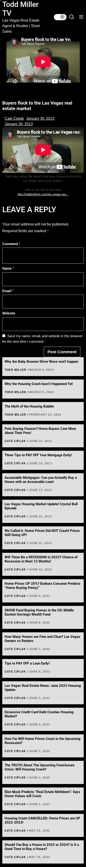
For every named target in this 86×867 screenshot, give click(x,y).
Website (8, 313)
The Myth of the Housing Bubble (29, 406)
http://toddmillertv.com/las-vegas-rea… (43, 194)
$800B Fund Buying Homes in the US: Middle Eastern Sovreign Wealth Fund (39, 612)
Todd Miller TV (20, 8)
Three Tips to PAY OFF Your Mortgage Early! (38, 455)
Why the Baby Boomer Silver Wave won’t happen (41, 361)
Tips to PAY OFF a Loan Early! (27, 663)
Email (8, 291)
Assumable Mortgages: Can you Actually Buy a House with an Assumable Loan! (41, 480)
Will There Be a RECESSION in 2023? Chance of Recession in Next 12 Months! (41, 559)
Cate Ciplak (14, 118)
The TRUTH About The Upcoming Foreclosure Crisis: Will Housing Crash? (39, 767)
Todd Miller (15, 369)
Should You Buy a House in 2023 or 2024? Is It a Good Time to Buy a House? (42, 847)
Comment (11, 244)
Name (8, 268)
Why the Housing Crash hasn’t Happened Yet (39, 384)
